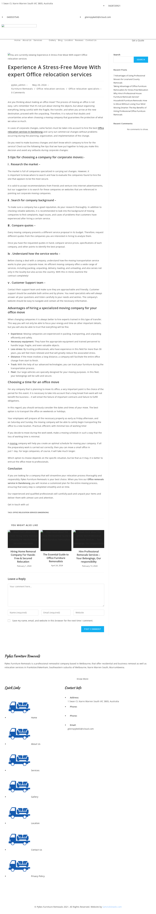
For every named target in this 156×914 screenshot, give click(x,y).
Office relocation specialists (84, 88)
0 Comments (18, 92)
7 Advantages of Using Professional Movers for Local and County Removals (129, 79)
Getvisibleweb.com (112, 906)
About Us (27, 40)
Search (116, 54)
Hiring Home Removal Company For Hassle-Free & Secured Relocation (23, 556)
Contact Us (90, 40)
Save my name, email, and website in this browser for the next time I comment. (52, 620)
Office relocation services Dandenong (31, 512)
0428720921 (74, 710)
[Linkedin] (132, 28)
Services (38, 40)
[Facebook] (124, 28)
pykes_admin (18, 84)
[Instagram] (150, 28)
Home (17, 40)
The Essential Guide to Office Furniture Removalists (56, 558)
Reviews (79, 40)
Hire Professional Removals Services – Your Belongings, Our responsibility (88, 556)
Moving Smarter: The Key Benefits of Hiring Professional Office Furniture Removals (129, 111)
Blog (60, 40)
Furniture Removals (22, 88)
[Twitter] (141, 28)
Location (69, 40)
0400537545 (74, 719)
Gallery (52, 40)
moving (14, 443)
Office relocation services (51, 88)
